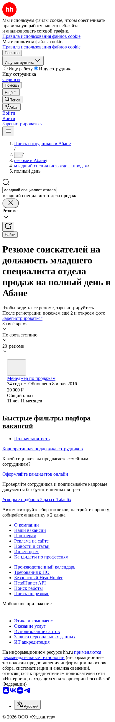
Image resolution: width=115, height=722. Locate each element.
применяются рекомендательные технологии (51, 655)
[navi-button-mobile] (8, 131)
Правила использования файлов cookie (41, 46)
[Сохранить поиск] (8, 227)
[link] (12, 99)
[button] (8, 113)
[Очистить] (10, 203)
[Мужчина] (16, 367)
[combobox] (29, 190)
